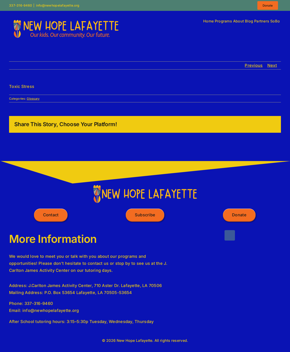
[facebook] (230, 235)
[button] (51, 215)
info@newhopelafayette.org (58, 5)
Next (272, 65)
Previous (254, 65)
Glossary (33, 98)
